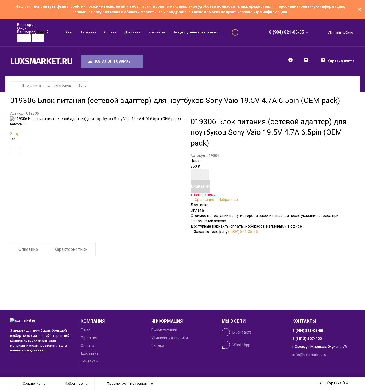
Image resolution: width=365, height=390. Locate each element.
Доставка (132, 32)
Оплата (110, 32)
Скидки (157, 345)
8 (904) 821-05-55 (286, 32)
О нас (68, 32)
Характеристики (70, 249)
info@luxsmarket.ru (309, 355)
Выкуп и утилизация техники (196, 32)
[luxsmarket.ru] (41, 320)
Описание (28, 249)
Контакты (157, 32)
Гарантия (88, 32)
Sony (82, 85)
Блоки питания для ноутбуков (46, 85)
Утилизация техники (169, 338)
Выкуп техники (164, 330)
